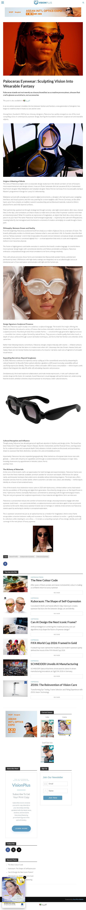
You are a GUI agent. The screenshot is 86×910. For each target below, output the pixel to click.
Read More (57, 592)
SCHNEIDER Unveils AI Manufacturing (54, 664)
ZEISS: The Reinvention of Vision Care (54, 685)
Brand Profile (14, 556)
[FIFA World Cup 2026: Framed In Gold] (15, 646)
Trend (41, 577)
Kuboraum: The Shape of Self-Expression (56, 601)
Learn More (21, 828)
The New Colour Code (44, 580)
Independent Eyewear (27, 556)
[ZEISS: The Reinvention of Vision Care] (15, 688)
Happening (34, 577)
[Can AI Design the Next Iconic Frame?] (15, 625)
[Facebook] (8, 849)
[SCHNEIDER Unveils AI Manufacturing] (15, 667)
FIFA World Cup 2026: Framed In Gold (54, 643)
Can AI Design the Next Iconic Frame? (54, 622)
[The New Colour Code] (15, 584)
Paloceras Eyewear (42, 556)
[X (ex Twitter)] (13, 849)
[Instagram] (19, 849)
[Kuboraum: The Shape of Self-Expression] (15, 605)
